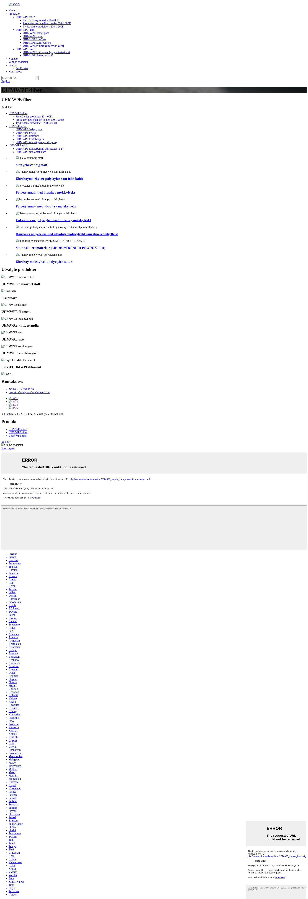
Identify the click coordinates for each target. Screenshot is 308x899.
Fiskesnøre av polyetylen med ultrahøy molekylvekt (53, 220)
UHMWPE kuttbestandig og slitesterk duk (46, 52)
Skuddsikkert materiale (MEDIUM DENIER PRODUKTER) (60, 248)
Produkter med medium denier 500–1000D (47, 23)
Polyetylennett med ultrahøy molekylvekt (46, 206)
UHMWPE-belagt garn (36, 32)
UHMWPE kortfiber (34, 39)
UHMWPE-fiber (25, 16)
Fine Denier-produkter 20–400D (41, 20)
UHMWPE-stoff (25, 49)
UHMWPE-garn (25, 29)
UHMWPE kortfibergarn (37, 42)
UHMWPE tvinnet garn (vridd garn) (43, 45)
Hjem (12, 10)
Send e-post (8, 448)
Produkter (14, 13)
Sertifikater (22, 68)
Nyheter (13, 58)
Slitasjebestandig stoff (31, 165)
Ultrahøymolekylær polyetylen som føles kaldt (49, 179)
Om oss (13, 65)
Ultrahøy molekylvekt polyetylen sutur (44, 262)
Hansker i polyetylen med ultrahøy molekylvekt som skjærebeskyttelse (67, 234)
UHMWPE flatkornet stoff (38, 55)
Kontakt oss (15, 71)
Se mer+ (6, 441)
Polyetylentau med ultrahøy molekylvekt (45, 192)
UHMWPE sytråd (33, 36)
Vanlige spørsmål (18, 61)
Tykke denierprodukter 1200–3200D (43, 26)
